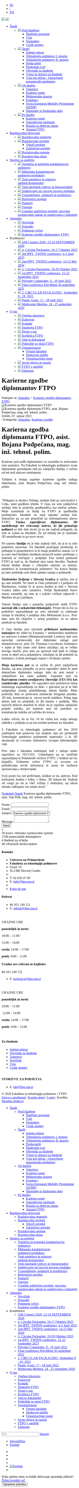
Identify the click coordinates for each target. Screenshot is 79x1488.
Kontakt (23, 1383)
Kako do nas (18, 889)
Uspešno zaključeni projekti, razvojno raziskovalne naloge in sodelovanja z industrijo (47, 1287)
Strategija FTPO (28, 1387)
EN (12, 12)
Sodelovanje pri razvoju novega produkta (44, 1267)
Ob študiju (24, 1166)
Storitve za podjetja (22, 160)
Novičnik (16, 1060)
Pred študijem (26, 1111)
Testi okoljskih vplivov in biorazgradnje (43, 1263)
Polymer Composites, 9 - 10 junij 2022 (42, 1347)
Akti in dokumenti (29, 1398)
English (14, 1445)
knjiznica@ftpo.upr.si (27, 979)
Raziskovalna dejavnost (25, 133)
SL (12, 5)
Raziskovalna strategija (32, 1216)
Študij (13, 26)
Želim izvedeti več (13, 1480)
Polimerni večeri (28, 1303)
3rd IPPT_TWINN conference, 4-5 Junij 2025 (47, 1325)
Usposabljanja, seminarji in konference (42, 1271)
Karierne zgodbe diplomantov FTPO (41, 1307)
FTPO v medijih (28, 1423)
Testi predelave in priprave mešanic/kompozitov (35, 1258)
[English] (16, 1466)
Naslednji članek (12, 793)
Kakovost (24, 1379)
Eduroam (24, 1427)
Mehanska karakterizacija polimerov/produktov (34, 1251)
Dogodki (23, 1300)
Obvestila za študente (23, 1053)
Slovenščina (17, 1441)
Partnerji (23, 1278)
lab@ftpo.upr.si (23, 1087)
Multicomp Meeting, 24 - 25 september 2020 (46, 1369)
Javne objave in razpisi (32, 1419)
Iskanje (44, 1434)
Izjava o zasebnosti (14, 1097)
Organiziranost (27, 1405)
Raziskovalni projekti (31, 1220)
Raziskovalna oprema (31, 1231)
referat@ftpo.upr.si (25, 908)
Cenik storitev (19, 1067)
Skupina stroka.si (12, 1101)
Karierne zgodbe (42, 419)
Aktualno (16, 218)
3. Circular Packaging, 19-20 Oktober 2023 (45, 1336)
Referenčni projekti (30, 1274)
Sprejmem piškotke (14, 1484)
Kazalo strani (36, 1097)
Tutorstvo (16, 1056)
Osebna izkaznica (29, 1376)
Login (51, 1097)
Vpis (13, 1064)
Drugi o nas (25, 1390)
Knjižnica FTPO (28, 1394)
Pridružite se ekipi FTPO (34, 1401)
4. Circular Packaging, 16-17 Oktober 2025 (45, 1321)
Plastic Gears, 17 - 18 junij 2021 (38, 1365)
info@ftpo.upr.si (23, 881)
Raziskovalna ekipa (30, 1234)
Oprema (23, 1282)
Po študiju (24, 1195)
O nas (13, 311)
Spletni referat (19, 1049)
